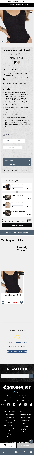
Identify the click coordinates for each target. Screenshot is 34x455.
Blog (9, 434)
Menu (17, 452)
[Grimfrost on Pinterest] (25, 404)
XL (8, 141)
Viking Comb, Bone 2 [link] (17, 195)
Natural (18, 62)
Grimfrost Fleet (25, 417)
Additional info (10, 164)
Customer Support (9, 414)
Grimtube (25, 423)
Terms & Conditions (9, 425)
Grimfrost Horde (25, 414)
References (25, 420)
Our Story (9, 431)
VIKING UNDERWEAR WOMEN (19, 5)
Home (6, 5)
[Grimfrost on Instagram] (2, 404)
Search (9, 437)
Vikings (25, 426)
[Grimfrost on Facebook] (8, 404)
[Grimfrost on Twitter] (19, 404)
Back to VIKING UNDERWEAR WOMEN (18, 232)
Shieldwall (26, 432)
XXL (19, 141)
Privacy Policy (9, 428)
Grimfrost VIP (25, 429)
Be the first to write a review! (17, 351)
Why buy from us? (25, 412)
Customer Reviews (9, 417)
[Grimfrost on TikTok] (31, 404)
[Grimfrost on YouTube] (14, 404)
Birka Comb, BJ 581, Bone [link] (19, 211)
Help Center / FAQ (9, 412)
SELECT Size (9, 446)
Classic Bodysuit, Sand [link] (18, 203)
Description (8, 160)
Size (5, 138)
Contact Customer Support (17, 400)
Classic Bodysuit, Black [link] (18, 185)
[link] (8, 187)
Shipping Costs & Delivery (9, 421)
